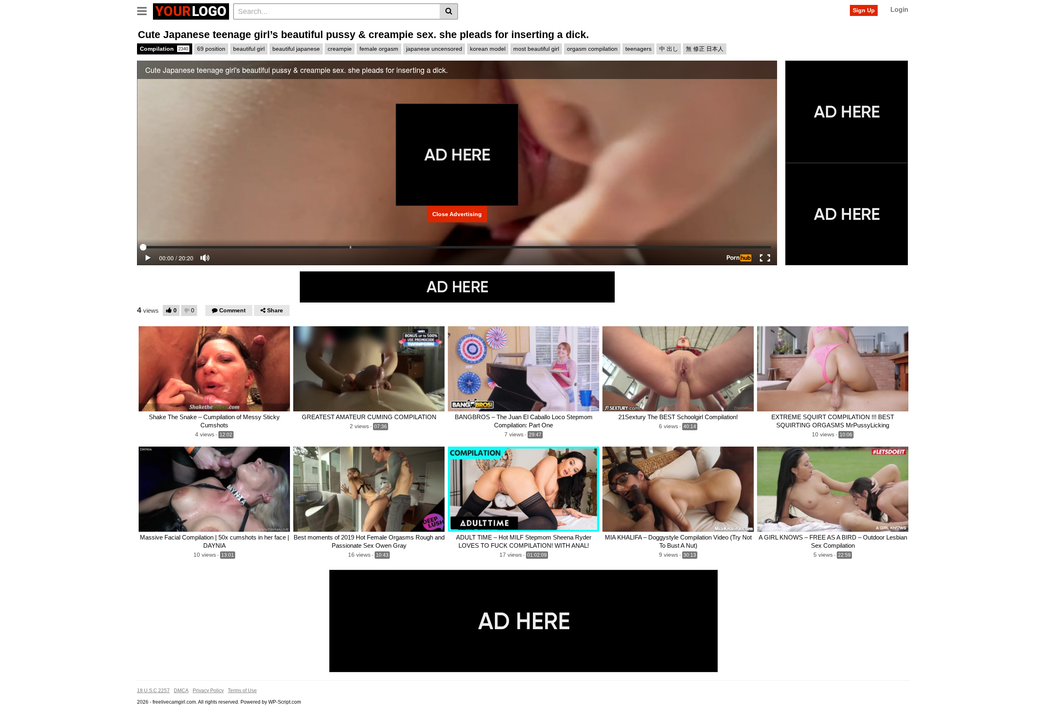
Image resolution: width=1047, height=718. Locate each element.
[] (449, 11)
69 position (211, 48)
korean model (488, 48)
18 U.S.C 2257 (153, 690)
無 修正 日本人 (704, 48)
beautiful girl (249, 48)
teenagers (638, 48)
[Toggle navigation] (145, 10)
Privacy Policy (208, 690)
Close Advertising (457, 214)
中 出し (668, 48)
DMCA (181, 690)
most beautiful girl (536, 48)
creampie (340, 48)
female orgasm (378, 48)
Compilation (164, 48)
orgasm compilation (592, 48)
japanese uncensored (434, 48)
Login (899, 9)
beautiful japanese (296, 48)
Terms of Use (242, 690)
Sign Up (864, 10)
